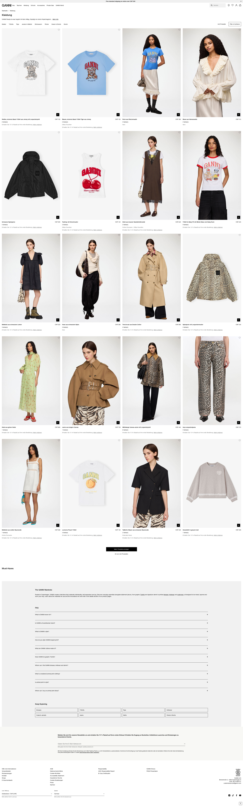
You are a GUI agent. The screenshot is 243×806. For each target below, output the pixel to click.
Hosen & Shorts (56, 24)
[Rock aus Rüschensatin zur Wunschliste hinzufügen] (179, 29)
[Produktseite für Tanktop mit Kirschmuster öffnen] (91, 175)
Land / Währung (5, 790)
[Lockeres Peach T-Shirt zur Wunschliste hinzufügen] (119, 440)
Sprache (56, 790)
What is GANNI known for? (44, 613)
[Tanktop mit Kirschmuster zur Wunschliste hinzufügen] (119, 132)
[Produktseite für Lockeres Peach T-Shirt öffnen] (91, 483)
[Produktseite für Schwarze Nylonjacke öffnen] (31, 175)
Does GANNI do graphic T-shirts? (45, 656)
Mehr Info (55, 19)
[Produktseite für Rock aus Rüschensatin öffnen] (151, 72)
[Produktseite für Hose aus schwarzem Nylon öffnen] (91, 278)
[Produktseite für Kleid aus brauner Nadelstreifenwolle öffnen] (151, 175)
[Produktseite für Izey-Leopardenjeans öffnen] (212, 380)
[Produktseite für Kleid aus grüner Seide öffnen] (31, 380)
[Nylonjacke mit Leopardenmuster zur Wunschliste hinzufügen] (239, 235)
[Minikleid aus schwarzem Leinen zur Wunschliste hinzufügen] (58, 235)
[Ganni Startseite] (7, 5)
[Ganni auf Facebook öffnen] (236, 795)
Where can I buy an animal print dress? (47, 690)
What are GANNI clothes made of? (45, 647)
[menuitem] (13, 5)
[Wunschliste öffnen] (232, 5)
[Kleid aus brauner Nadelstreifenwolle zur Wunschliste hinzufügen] (179, 132)
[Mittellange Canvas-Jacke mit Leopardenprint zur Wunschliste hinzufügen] (179, 337)
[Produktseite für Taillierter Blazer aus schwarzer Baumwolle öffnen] (151, 483)
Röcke (47, 24)
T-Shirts (11, 24)
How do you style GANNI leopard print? (47, 639)
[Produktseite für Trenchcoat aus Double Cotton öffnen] (151, 278)
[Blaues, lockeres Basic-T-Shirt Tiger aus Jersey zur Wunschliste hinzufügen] (119, 29)
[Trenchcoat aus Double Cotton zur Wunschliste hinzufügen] (179, 235)
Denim (66, 24)
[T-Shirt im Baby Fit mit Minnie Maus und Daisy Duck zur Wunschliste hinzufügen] (239, 132)
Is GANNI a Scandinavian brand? (45, 622)
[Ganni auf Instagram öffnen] (229, 795)
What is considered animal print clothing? (47, 673)
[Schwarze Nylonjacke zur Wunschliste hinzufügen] (58, 132)
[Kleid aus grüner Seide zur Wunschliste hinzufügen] (58, 337)
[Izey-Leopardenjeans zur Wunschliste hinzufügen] (239, 337)
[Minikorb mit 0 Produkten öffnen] (240, 5)
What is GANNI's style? (44, 630)
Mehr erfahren (37, 124)
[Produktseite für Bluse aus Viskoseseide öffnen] (212, 72)
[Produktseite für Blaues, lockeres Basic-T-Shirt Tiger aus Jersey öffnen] (91, 72)
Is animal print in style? (44, 681)
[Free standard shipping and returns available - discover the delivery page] (121, 1)
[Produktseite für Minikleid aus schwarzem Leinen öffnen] (31, 278)
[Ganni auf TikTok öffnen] (233, 795)
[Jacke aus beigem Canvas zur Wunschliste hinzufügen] (119, 337)
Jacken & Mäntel (27, 24)
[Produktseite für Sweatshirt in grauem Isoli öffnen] (212, 483)
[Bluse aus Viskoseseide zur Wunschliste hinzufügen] (239, 29)
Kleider (4, 24)
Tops (17, 24)
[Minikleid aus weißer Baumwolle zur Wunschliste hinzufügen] (58, 440)
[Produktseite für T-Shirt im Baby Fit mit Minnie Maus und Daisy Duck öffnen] (212, 175)
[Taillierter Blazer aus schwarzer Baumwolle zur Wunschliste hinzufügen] (179, 440)
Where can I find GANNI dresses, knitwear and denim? (51, 664)
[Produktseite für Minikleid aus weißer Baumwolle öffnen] (31, 483)
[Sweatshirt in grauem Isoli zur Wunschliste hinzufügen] (239, 440)
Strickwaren (38, 24)
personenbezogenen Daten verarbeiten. (89, 752)
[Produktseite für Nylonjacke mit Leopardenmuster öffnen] (212, 278)
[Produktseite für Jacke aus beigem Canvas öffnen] (91, 380)
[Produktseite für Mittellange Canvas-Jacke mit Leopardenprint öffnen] (151, 380)
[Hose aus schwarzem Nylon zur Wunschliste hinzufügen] (119, 235)
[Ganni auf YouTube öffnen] (240, 795)
